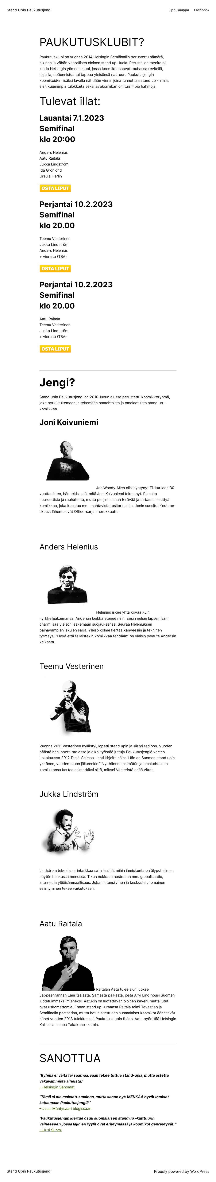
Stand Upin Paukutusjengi (29, 10)
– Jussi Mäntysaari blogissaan (65, 1108)
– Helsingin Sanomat (56, 1087)
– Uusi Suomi (50, 1130)
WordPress (199, 1171)
